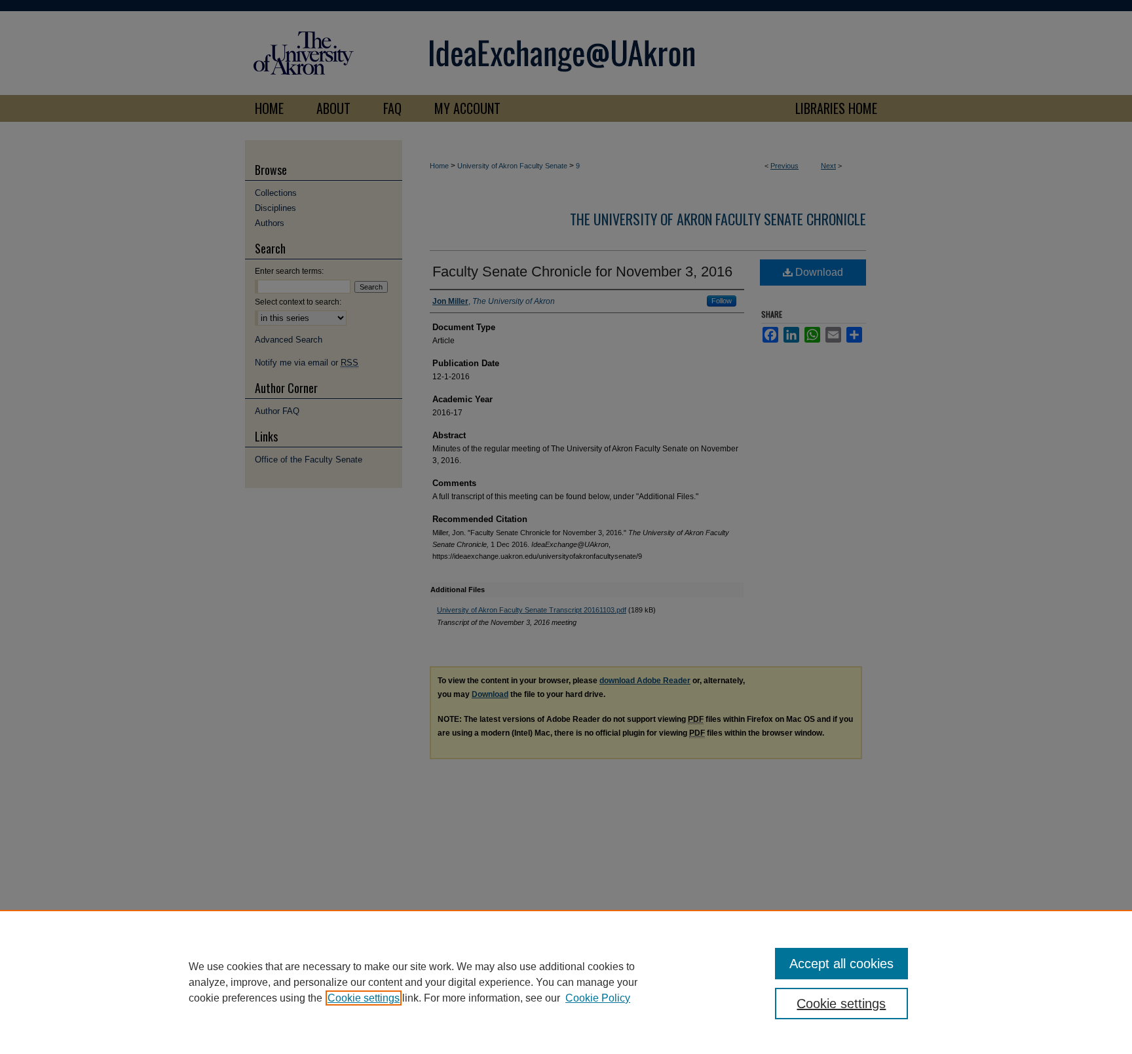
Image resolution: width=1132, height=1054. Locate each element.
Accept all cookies (841, 963)
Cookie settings (364, 998)
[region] (566, 982)
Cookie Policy (597, 998)
